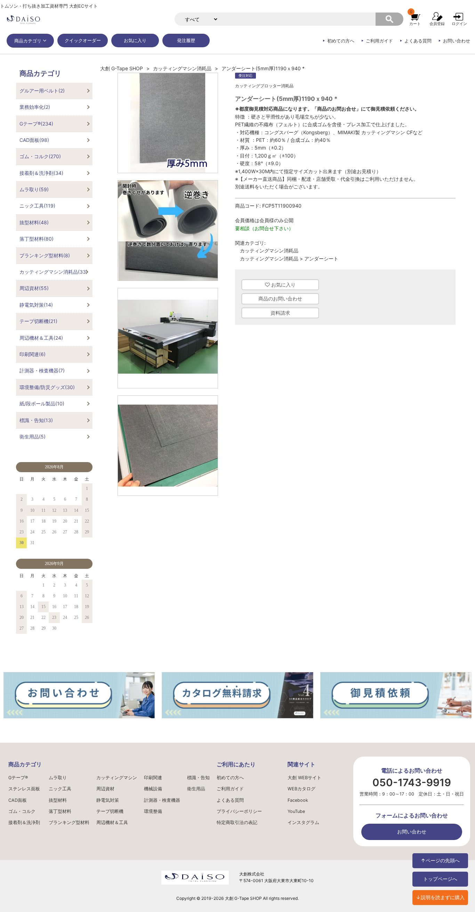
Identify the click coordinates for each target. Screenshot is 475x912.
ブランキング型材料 (69, 822)
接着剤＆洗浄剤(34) (41, 173)
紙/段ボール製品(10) (41, 403)
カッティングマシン (116, 777)
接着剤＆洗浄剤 (24, 822)
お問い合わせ (456, 40)
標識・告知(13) (36, 420)
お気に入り (135, 40)
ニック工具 (60, 788)
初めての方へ (340, 40)
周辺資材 (105, 788)
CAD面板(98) (34, 140)
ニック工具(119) (37, 206)
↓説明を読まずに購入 (440, 897)
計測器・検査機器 (162, 800)
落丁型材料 (60, 811)
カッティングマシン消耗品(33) (53, 272)
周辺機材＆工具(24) (41, 338)
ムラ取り (58, 777)
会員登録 (437, 23)
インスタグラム (303, 822)
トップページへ (440, 879)
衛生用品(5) (32, 436)
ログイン (459, 23)
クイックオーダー (83, 40)
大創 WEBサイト (304, 777)
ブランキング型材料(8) (44, 255)
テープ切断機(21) (38, 321)
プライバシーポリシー (239, 811)
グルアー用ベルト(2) (42, 91)
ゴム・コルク (21, 811)
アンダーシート (321, 258)
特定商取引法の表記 (237, 822)
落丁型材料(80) (36, 239)
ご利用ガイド (379, 40)
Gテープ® (18, 777)
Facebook (298, 800)
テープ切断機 (109, 811)
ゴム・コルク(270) (40, 156)
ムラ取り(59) (34, 189)
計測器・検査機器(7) (42, 370)
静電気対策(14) (36, 305)
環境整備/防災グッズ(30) (47, 387)
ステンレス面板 (24, 788)
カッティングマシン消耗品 (182, 68)
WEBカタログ (301, 788)
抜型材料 (58, 800)
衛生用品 (196, 788)
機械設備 (153, 788)
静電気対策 (107, 800)
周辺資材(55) (34, 288)
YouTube (296, 811)
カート (415, 23)
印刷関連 (153, 777)
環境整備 (153, 811)
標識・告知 (198, 777)
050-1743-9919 (411, 782)
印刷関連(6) (32, 354)
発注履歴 (186, 40)
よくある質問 (418, 40)
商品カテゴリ (27, 40)
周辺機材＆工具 (112, 822)
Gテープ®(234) (36, 124)
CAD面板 (17, 800)
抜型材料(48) (34, 222)
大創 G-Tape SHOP (121, 68)
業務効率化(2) (34, 107)
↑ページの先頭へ (440, 860)
